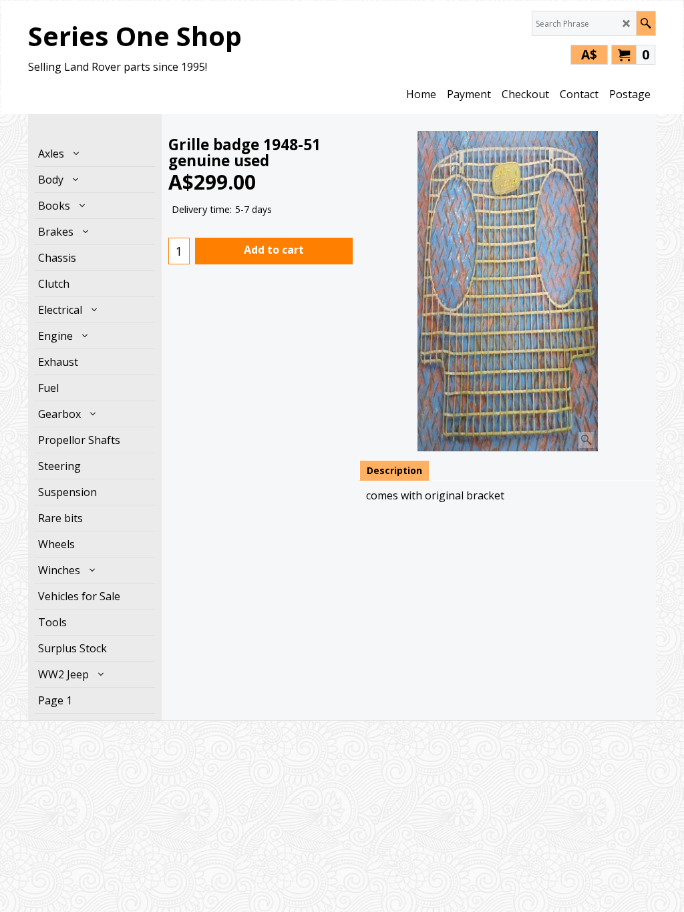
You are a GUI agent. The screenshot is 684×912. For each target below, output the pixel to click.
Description (394, 470)
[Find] (645, 23)
